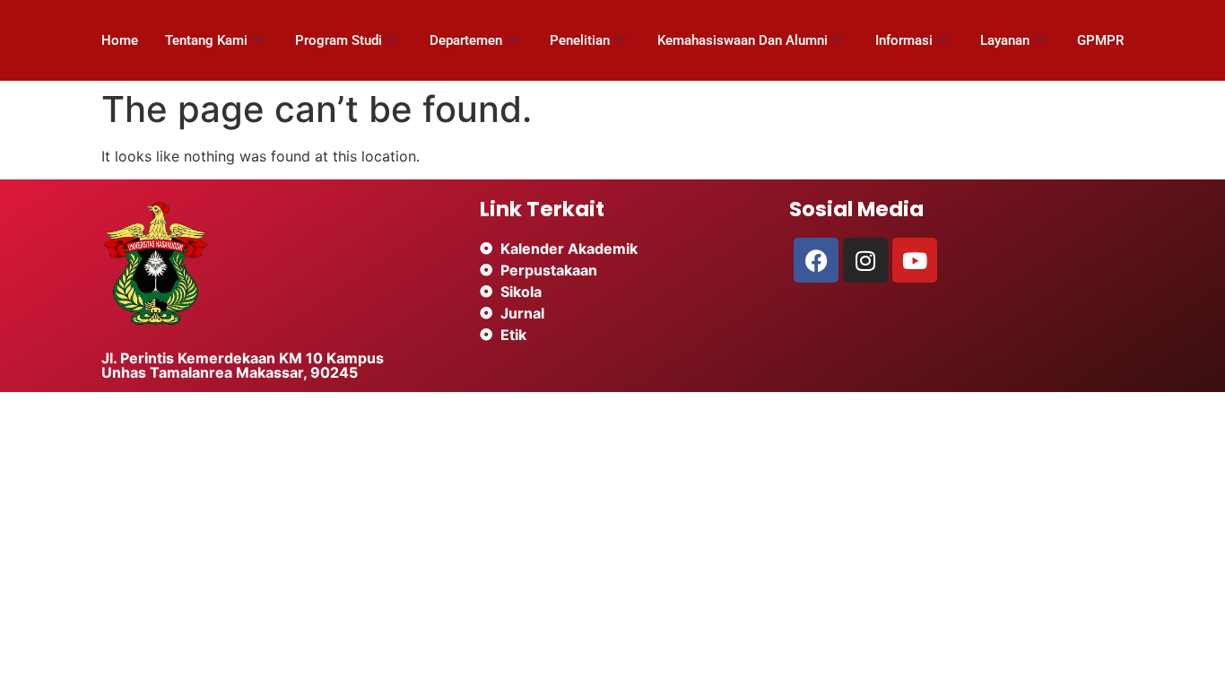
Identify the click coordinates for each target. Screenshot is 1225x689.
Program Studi (338, 40)
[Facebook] (816, 260)
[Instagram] (865, 260)
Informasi (904, 40)
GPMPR (1100, 40)
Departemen (466, 40)
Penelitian (580, 40)
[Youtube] (914, 260)
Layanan (1005, 40)
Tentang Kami (206, 40)
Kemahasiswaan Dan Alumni (742, 40)
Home (119, 40)
